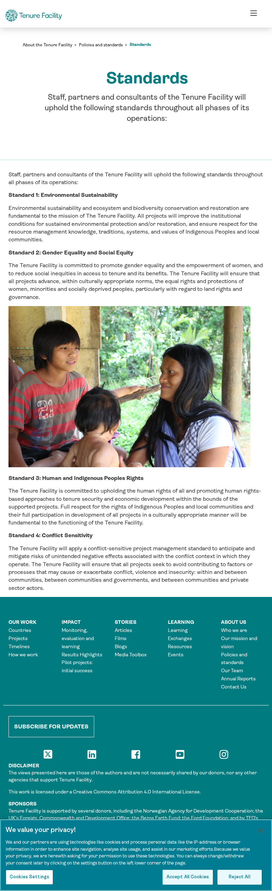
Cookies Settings (29, 877)
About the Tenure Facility (47, 44)
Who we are (234, 630)
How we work (23, 654)
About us (233, 622)
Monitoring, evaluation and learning (78, 638)
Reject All (239, 877)
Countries (19, 630)
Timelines (19, 646)
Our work (22, 622)
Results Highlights (82, 654)
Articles (123, 630)
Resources (180, 646)
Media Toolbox (131, 654)
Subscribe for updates (51, 726)
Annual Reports (238, 678)
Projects (18, 638)
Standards (140, 44)
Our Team (232, 670)
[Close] (260, 830)
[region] (136, 855)
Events (175, 654)
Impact (71, 622)
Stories (125, 622)
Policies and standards (101, 44)
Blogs (121, 646)
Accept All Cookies (187, 877)
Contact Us (233, 687)
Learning (181, 622)
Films (120, 638)
